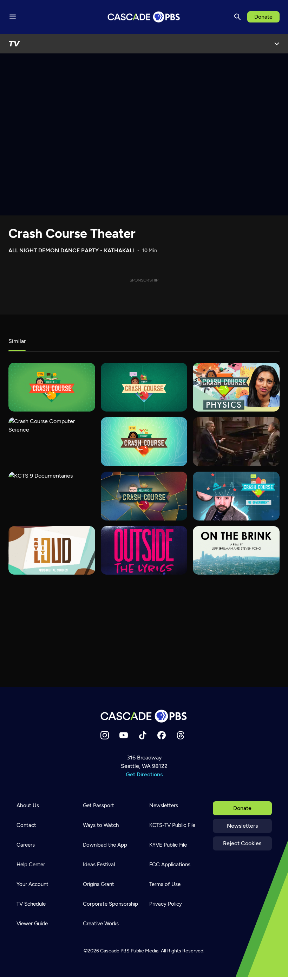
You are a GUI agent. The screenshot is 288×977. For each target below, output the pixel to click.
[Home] (144, 716)
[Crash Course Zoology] (144, 441)
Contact (26, 825)
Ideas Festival (99, 864)
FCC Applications (169, 864)
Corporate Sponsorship (110, 904)
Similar (17, 341)
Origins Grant (98, 884)
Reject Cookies (242, 843)
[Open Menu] (277, 43)
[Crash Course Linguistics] (51, 387)
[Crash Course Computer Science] (51, 441)
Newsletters (242, 825)
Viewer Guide (32, 923)
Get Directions (144, 774)
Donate (263, 16)
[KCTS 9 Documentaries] (51, 496)
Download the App (105, 845)
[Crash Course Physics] (236, 387)
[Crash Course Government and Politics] (236, 496)
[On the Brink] (236, 550)
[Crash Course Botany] (144, 387)
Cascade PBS (115, 951)
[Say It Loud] (51, 550)
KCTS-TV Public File (172, 825)
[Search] (237, 17)
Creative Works (101, 923)
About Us (28, 805)
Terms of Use (165, 884)
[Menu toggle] (12, 17)
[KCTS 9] (236, 441)
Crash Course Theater (72, 233)
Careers (26, 845)
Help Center (31, 864)
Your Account (32, 884)
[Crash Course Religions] (144, 496)
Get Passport (98, 805)
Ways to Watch (101, 825)
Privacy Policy (165, 904)
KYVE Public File (168, 845)
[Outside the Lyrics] (144, 550)
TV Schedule (31, 904)
